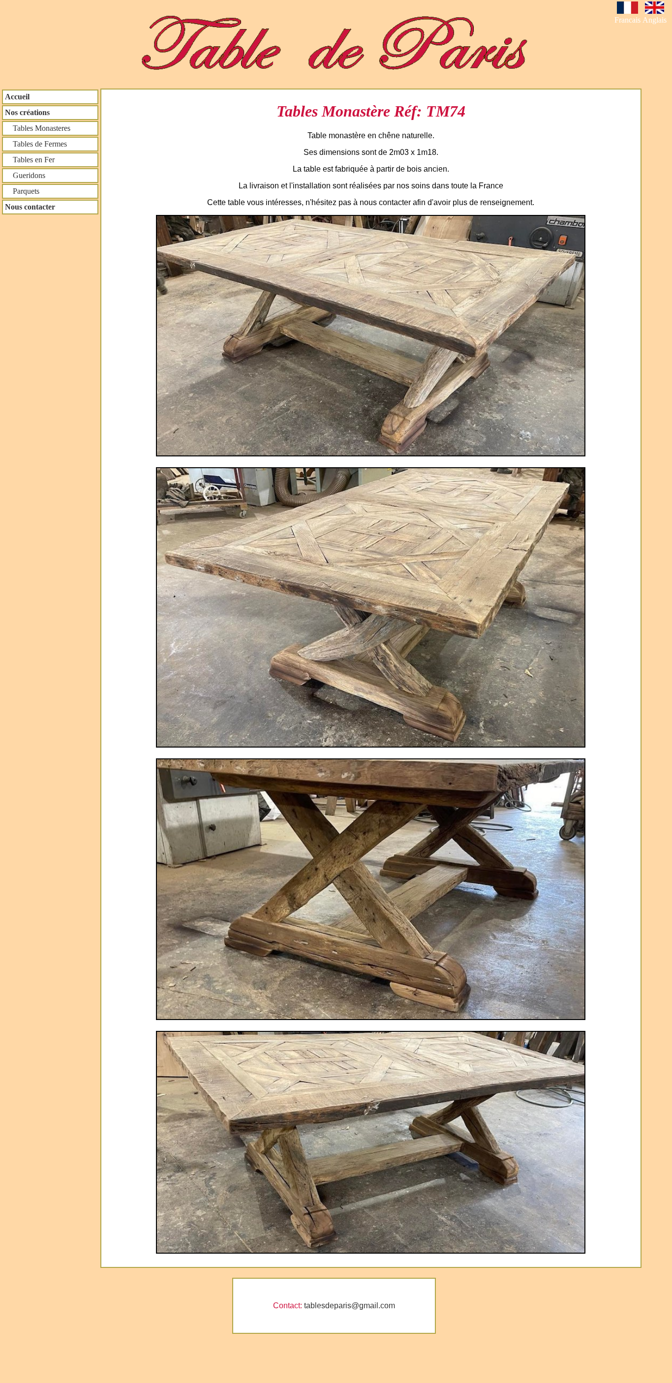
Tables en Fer (30, 159)
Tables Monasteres (37, 128)
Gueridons (25, 175)
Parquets (22, 191)
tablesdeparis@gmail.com (349, 1305)
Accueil (17, 96)
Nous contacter (30, 207)
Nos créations (27, 112)
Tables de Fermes (36, 144)
